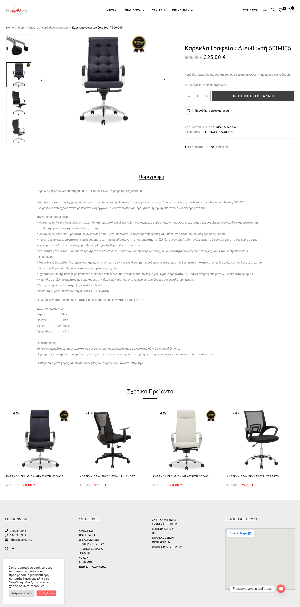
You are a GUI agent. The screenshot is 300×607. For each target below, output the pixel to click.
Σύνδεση (251, 10)
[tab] (151, 177)
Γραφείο (32, 27)
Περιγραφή (151, 176)
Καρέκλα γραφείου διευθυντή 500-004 (181, 476)
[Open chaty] (281, 588)
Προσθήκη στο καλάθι (253, 96)
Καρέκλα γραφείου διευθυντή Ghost (107, 476)
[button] (290, 10)
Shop (20, 27)
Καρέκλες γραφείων (55, 27)
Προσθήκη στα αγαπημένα (212, 110)
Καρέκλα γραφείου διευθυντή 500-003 (34, 476)
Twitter (222, 147)
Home (10, 27)
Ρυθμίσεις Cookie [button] (22, 593)
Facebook (195, 147)
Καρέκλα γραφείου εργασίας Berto (253, 476)
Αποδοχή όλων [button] (46, 593)
